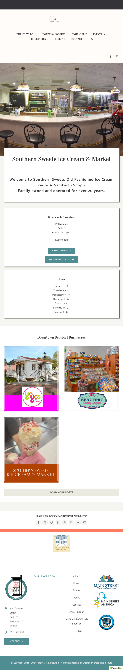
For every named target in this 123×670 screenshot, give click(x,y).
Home (76, 583)
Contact (76, 605)
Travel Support (77, 612)
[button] (92, 39)
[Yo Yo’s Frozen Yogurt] (31, 378)
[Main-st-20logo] (106, 576)
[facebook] (110, 56)
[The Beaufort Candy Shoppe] (91, 378)
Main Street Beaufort (48, 663)
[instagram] (116, 56)
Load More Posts (61, 492)
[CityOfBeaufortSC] (106, 614)
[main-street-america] (106, 593)
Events (76, 590)
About (76, 598)
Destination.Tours (103, 663)
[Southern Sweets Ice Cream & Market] (31, 450)
